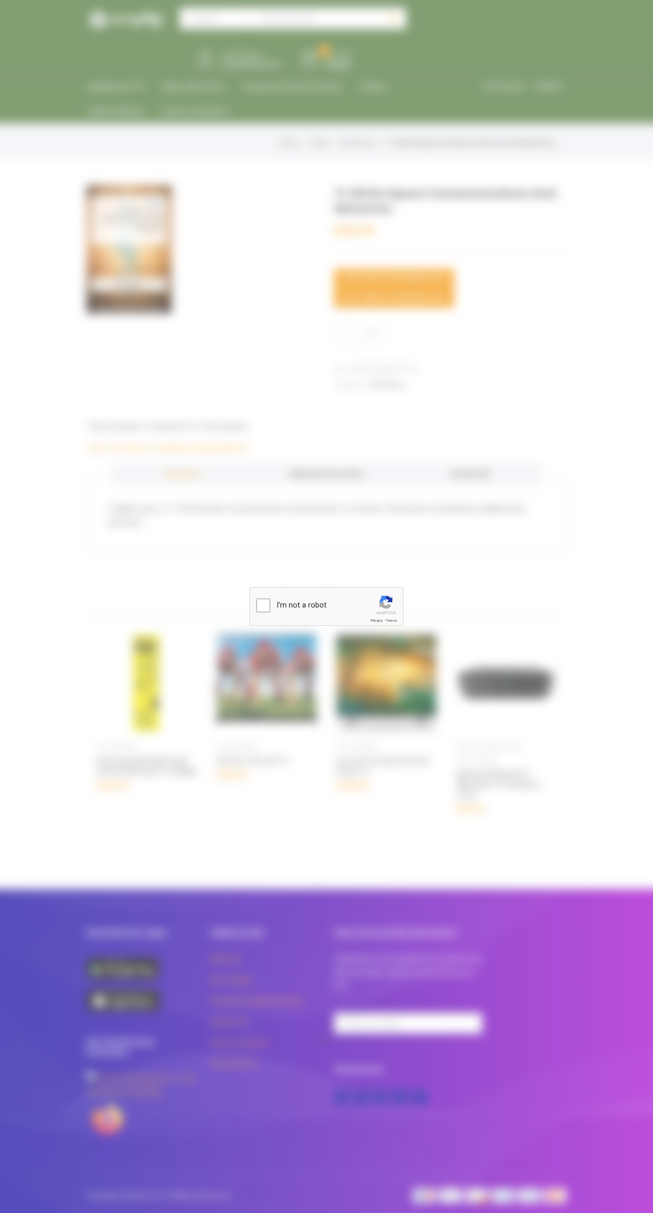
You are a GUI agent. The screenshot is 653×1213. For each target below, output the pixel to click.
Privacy (376, 620)
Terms (391, 620)
